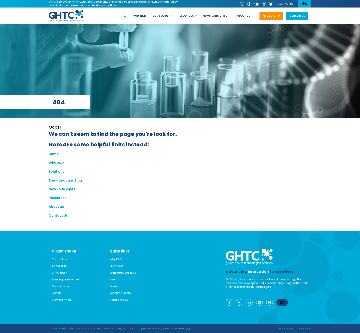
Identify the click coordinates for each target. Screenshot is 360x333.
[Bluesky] (271, 3)
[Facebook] (249, 3)
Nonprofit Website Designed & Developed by (160, 328)
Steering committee (65, 279)
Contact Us (58, 215)
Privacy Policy (285, 328)
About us (243, 16)
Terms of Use (304, 328)
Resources (186, 16)
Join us (56, 293)
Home (54, 154)
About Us (56, 206)
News (113, 279)
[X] (242, 3)
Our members (61, 286)
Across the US (119, 300)
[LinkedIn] (256, 3)
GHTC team (60, 273)
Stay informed (61, 300)
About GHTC (60, 266)
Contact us (285, 3)
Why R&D (139, 16)
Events (114, 286)
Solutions (56, 171)
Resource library (120, 293)
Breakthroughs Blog (65, 180)
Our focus (160, 16)
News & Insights (215, 16)
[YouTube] (264, 3)
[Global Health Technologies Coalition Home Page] (66, 12)
